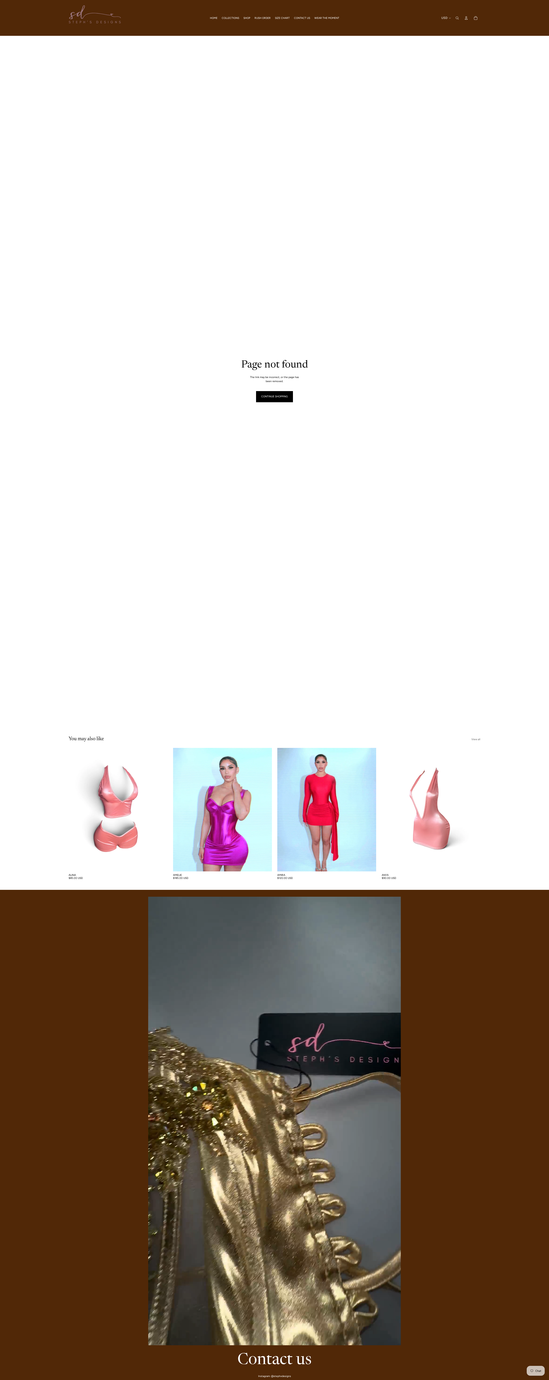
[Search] (457, 18)
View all (475, 739)
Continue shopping (274, 396)
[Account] (466, 18)
